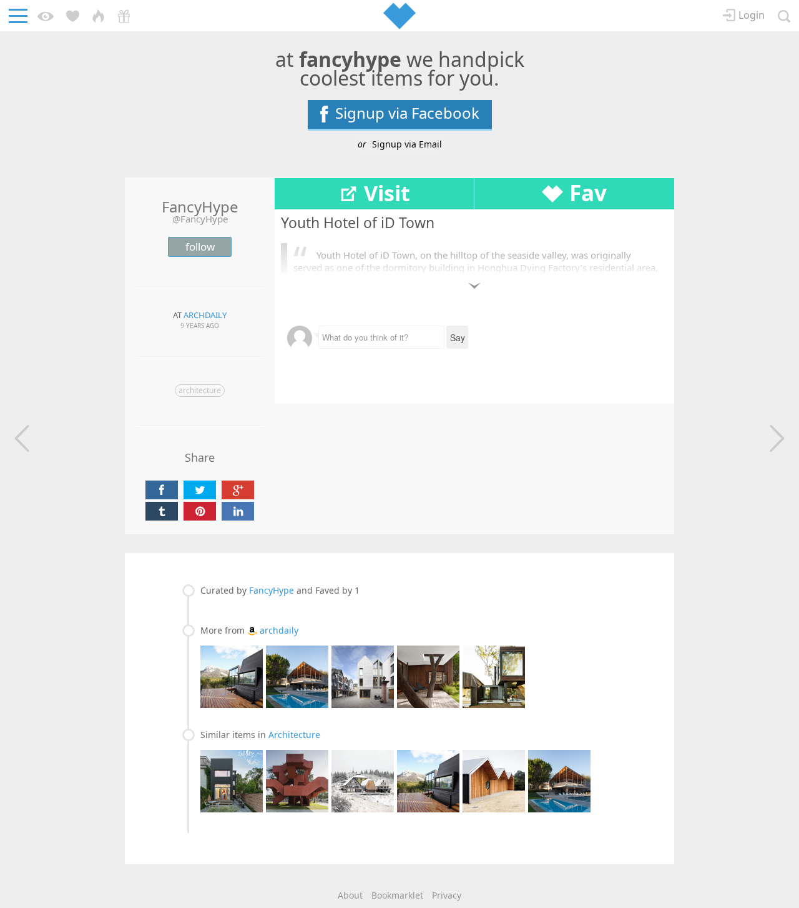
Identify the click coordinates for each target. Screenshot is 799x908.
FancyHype (271, 590)
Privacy (446, 895)
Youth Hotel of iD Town (357, 222)
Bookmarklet (397, 895)
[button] (18, 438)
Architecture (200, 390)
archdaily (279, 630)
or (400, 144)
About (350, 895)
